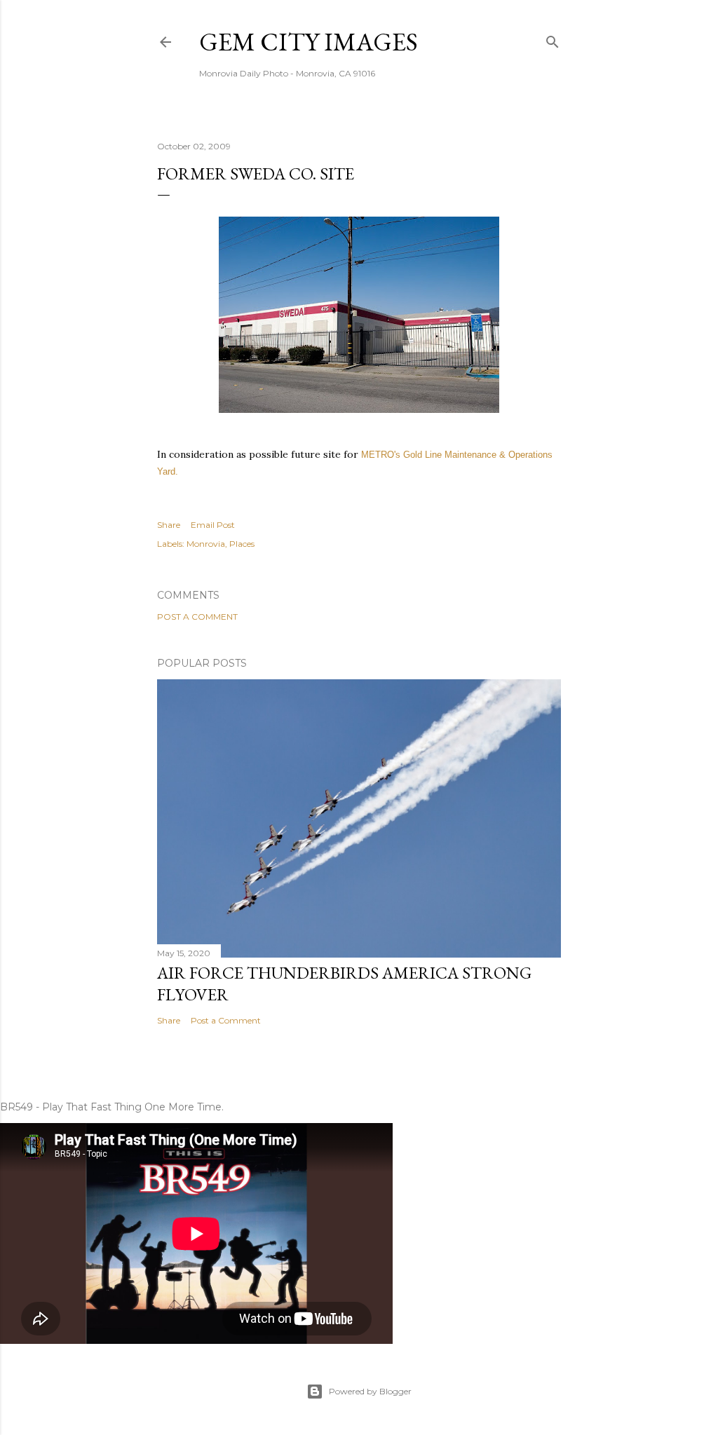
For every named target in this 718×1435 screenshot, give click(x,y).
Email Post (213, 524)
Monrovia (206, 543)
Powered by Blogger (370, 1391)
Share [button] (168, 524)
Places (242, 543)
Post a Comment (197, 616)
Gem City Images (308, 41)
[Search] (552, 39)
